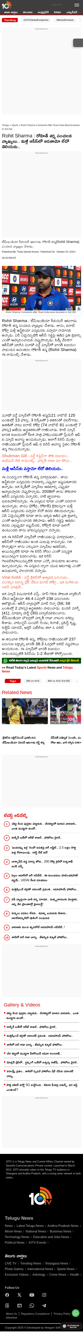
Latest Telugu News (30, 1225)
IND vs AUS (32, 681)
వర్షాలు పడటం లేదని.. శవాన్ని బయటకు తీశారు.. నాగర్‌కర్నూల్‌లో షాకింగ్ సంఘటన (39, 915)
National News (36, 1231)
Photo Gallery (14, 1269)
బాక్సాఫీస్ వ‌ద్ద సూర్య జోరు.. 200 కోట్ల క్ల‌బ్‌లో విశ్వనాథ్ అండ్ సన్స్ (42, 864)
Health (74, 1274)
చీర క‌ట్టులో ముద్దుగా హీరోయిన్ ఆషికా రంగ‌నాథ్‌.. (34, 1053)
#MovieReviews (65, 20)
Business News (60, 1231)
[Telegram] (45, 1305)
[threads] (8, 1305)
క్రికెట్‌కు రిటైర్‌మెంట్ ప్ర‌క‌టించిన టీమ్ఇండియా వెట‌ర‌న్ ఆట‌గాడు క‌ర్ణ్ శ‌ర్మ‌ (23, 740)
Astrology (38, 1274)
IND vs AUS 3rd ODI (59, 681)
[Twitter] (20, 1295)
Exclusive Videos (17, 1274)
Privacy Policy (62, 1313)
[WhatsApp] (33, 1305)
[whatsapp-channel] (41, 661)
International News (40, 1269)
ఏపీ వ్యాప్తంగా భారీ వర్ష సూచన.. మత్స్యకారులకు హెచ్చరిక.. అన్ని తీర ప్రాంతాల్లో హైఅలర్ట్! (45, 901)
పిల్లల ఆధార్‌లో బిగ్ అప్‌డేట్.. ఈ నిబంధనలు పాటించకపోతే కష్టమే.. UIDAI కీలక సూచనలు (45, 878)
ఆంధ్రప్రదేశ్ (43, 12)
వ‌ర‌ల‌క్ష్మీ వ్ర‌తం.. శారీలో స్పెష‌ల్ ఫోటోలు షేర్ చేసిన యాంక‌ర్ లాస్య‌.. (40, 1073)
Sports (15, 125)
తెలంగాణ (27, 12)
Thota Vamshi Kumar (28, 251)
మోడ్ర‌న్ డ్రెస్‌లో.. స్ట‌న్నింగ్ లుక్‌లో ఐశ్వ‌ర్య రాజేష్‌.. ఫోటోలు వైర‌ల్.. (42, 1062)
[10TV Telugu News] (7, 5)
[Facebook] (8, 1295)
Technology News (17, 1237)
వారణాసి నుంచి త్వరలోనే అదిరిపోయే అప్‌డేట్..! (38, 927)
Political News (15, 1242)
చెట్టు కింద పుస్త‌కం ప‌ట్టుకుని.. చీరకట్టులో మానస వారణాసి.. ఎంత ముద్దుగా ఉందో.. (44, 826)
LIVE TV (56, 4)
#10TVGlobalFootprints (36, 20)
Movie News (13, 1231)
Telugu (5, 125)
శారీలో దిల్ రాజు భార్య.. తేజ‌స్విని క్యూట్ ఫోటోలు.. (40, 937)
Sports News (66, 1269)
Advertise (11, 1317)
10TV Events (37, 1242)
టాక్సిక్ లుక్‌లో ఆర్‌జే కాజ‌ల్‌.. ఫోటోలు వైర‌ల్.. (37, 837)
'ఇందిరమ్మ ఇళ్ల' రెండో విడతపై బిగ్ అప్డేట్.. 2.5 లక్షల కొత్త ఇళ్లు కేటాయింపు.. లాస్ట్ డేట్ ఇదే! (44, 850)
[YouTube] (33, 1295)
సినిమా (57, 12)
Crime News (57, 1274)
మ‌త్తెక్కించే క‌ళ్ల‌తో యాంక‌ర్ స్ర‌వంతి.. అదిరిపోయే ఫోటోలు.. (45, 889)
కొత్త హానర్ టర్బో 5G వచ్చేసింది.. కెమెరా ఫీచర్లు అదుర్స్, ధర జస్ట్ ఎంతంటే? (42, 1087)
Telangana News (56, 1263)
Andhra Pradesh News (63, 1225)
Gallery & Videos (22, 1004)
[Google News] (20, 1305)
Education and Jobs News (51, 1237)
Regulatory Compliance (35, 1313)
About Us (11, 1313)
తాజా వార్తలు (11, 12)
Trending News (30, 1263)
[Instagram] (45, 1295)
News (9, 1225)
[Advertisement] (41, 71)
